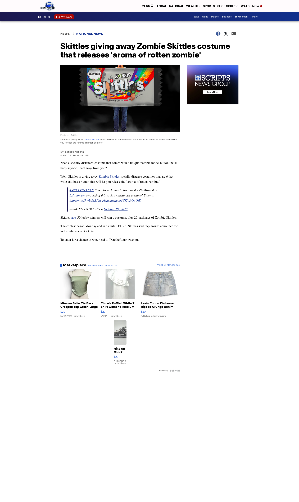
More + (256, 17)
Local (162, 6)
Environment (241, 17)
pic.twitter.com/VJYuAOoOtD (121, 200)
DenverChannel (50, 17)
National (176, 6)
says (73, 217)
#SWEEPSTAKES (82, 190)
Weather (193, 6)
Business (227, 17)
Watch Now (250, 6)
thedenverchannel (45, 17)
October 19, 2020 (116, 209)
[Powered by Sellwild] (175, 370)
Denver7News (40, 17)
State (196, 17)
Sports (209, 6)
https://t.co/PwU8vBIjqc (85, 200)
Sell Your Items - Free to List (102, 266)
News (65, 33)
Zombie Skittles (91, 139)
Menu (146, 6)
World (205, 17)
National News (89, 33)
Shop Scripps (227, 6)
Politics (215, 17)
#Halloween (77, 195)
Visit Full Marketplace (168, 265)
